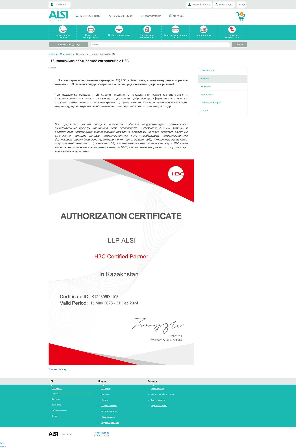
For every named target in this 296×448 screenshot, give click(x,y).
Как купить (106, 389)
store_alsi (178, 16)
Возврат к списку (57, 369)
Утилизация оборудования (162, 394)
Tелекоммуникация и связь (175, 36)
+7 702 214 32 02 (122, 16)
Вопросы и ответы (109, 406)
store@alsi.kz (153, 16)
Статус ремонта (157, 389)
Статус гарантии (158, 400)
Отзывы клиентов (109, 411)
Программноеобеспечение (147, 36)
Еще (2, 443)
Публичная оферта (211, 102)
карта (3, 446)
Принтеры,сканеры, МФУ (90, 36)
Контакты (206, 87)
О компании (207, 70)
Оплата (104, 400)
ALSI (60, 54)
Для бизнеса (61, 4)
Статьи (204, 110)
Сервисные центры (159, 406)
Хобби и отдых (203, 35)
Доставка (105, 394)
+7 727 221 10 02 (90, 16)
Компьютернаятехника (63, 36)
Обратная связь (108, 417)
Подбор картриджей (119, 35)
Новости (68, 54)
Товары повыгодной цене (232, 36)
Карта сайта (207, 94)
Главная (52, 54)
